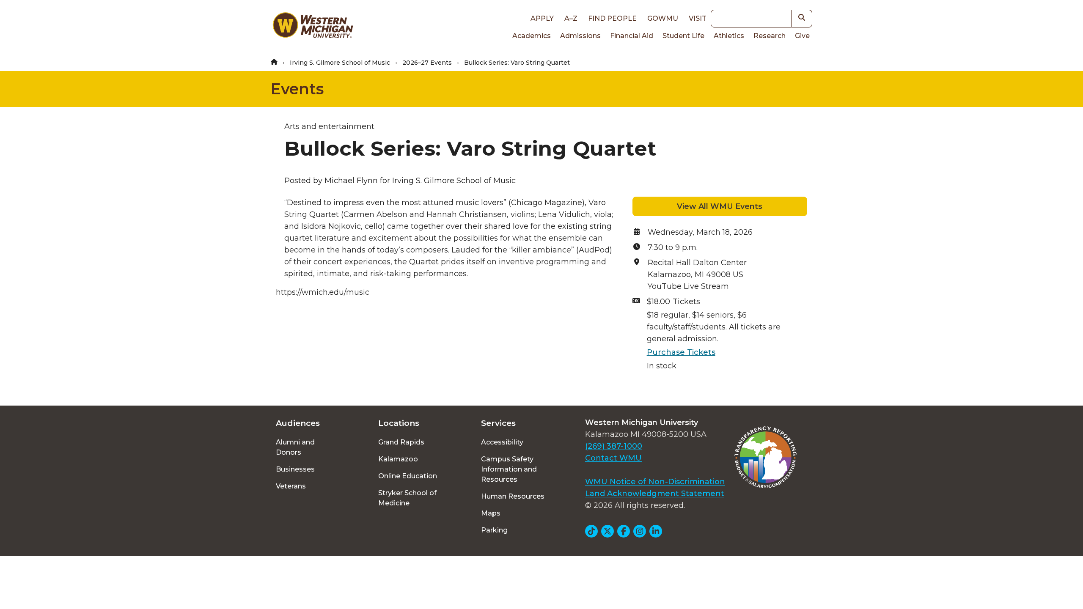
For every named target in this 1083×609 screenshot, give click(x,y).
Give (802, 36)
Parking (494, 530)
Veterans (291, 486)
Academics (531, 36)
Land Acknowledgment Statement (654, 493)
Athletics (729, 36)
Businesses (295, 469)
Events (297, 89)
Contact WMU (613, 458)
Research (769, 36)
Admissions (580, 36)
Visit (697, 18)
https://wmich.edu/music (322, 292)
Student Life (683, 36)
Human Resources (512, 496)
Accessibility (502, 442)
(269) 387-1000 (613, 446)
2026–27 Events (427, 62)
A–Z (570, 18)
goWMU (662, 18)
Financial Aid (631, 36)
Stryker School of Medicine (407, 498)
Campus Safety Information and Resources (509, 469)
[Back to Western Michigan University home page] (313, 27)
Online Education (407, 476)
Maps (490, 513)
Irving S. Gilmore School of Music (340, 62)
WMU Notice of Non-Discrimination (655, 481)
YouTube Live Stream (688, 286)
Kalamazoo (398, 459)
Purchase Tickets (681, 352)
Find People (612, 18)
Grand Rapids (401, 442)
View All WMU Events (719, 206)
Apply (542, 18)
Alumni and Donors (295, 447)
